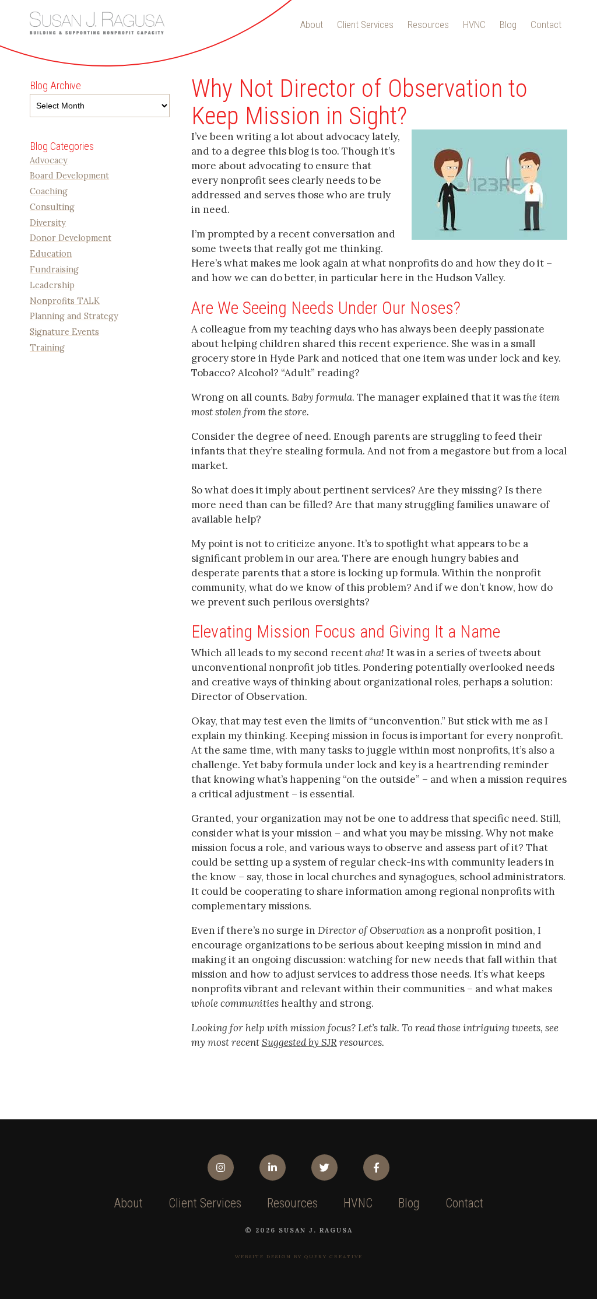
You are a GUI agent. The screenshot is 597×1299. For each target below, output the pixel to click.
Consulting (52, 206)
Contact (546, 24)
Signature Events (64, 331)
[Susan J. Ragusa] (97, 23)
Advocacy (49, 160)
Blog (508, 24)
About (311, 24)
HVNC (474, 24)
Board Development (69, 175)
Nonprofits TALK (65, 300)
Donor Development (70, 237)
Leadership (52, 284)
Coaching (49, 191)
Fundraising (54, 269)
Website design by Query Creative (299, 1256)
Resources (428, 24)
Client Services (365, 24)
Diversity (48, 222)
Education (51, 253)
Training (47, 347)
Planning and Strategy (74, 315)
